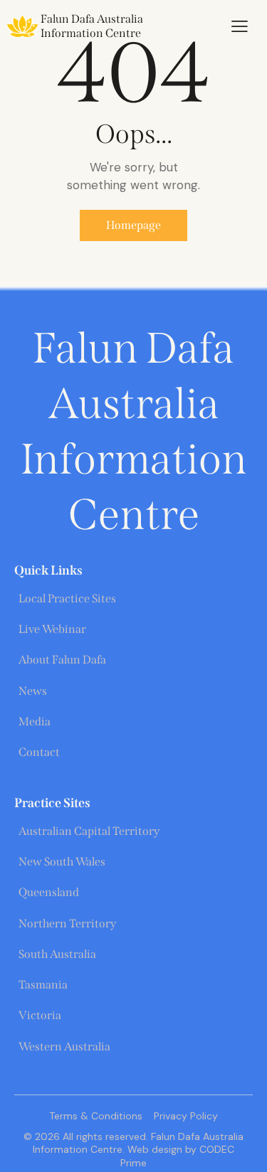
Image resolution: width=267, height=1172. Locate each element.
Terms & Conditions (95, 1115)
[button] (239, 26)
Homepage (133, 225)
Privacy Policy (186, 1115)
